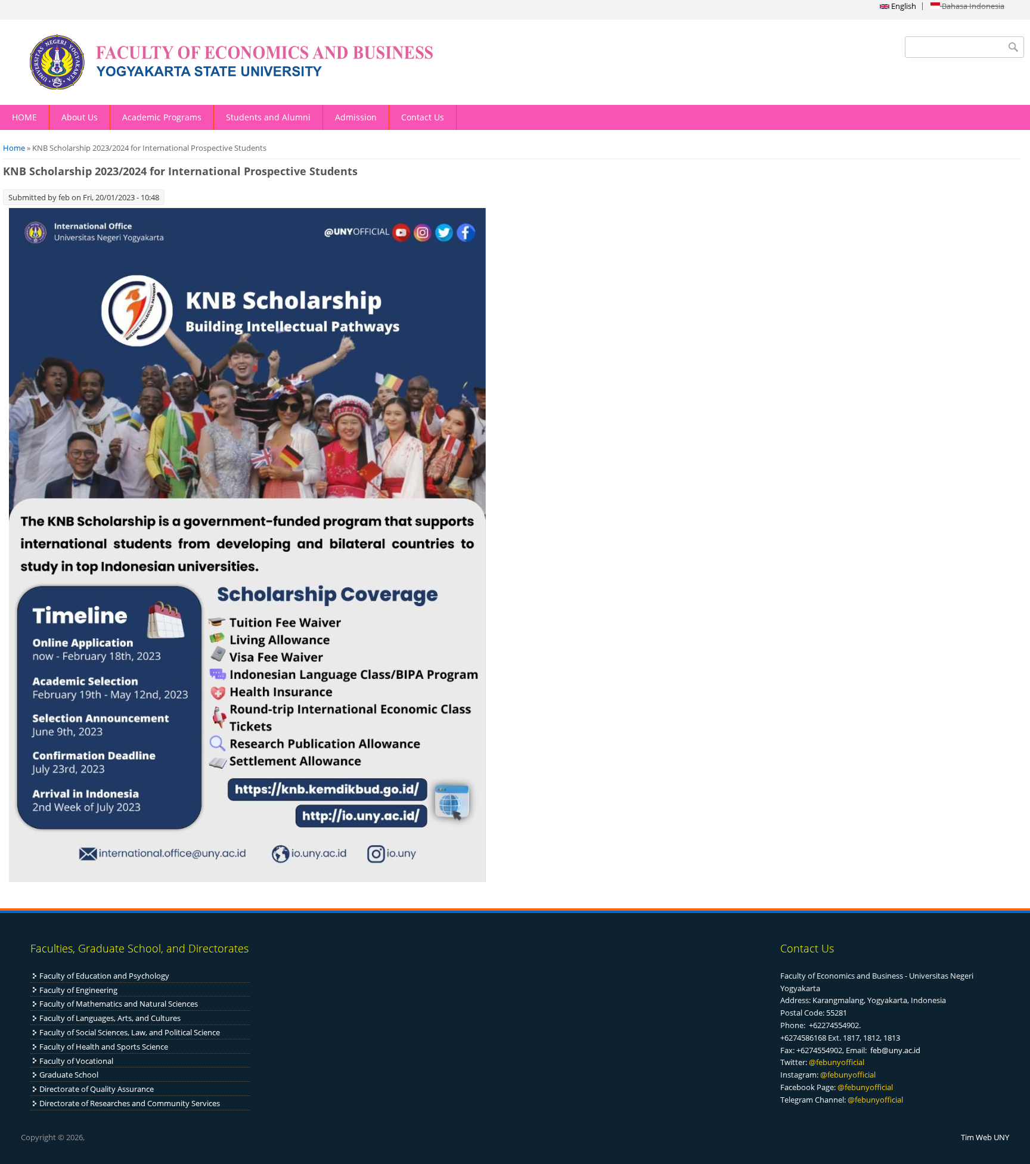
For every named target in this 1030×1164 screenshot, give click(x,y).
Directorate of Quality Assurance (96, 1089)
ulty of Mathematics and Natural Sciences (124, 1003)
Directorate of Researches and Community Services (129, 1103)
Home (14, 147)
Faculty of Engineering (78, 990)
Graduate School (68, 1074)
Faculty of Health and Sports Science (103, 1046)
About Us (79, 117)
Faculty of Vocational (76, 1061)
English (902, 6)
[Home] (257, 62)
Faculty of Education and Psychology (104, 975)
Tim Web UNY (985, 1137)
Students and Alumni (268, 117)
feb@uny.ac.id (895, 1050)
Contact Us (422, 117)
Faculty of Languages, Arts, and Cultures (110, 1018)
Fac (45, 1003)
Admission (356, 117)
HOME (24, 117)
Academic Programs (161, 117)
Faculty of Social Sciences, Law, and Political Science (129, 1032)
